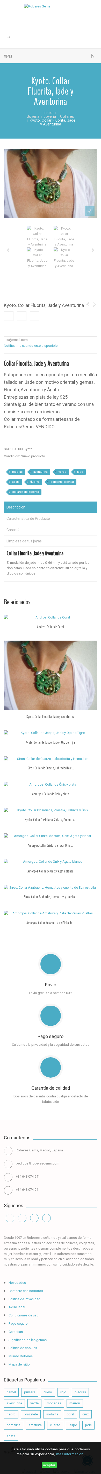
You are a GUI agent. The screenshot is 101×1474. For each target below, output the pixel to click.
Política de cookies (22, 1348)
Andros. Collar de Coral (50, 627)
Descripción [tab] (15, 507)
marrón (74, 1403)
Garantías (15, 1332)
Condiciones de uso (23, 1315)
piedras (17, 472)
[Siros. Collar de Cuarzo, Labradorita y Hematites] (50, 759)
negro (11, 1414)
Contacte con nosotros (25, 1291)
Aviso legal (16, 1307)
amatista (35, 1425)
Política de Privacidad (24, 1299)
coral (70, 1414)
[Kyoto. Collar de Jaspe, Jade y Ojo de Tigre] (50, 733)
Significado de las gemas (27, 1340)
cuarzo (55, 1425)
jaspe (73, 1425)
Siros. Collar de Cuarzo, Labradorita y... (50, 768)
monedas (54, 1403)
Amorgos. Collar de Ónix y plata (50, 794)
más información (69, 1454)
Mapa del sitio (19, 1364)
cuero (48, 1392)
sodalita (52, 1414)
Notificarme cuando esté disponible (30, 346)
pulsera (29, 1392)
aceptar (49, 1465)
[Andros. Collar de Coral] (50, 617)
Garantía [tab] (13, 530)
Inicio (48, 112)
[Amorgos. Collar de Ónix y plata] (50, 784)
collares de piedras (25, 492)
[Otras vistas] (8, 250)
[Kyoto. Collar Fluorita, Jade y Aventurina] (50, 183)
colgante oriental (62, 482)
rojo (63, 1392)
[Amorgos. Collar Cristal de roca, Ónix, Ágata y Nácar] (50, 836)
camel (11, 1392)
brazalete (31, 1414)
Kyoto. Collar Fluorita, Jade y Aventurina (50, 716)
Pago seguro (18, 1323)
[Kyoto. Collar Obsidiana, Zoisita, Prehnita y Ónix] (50, 810)
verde (62, 472)
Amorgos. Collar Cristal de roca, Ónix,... (51, 845)
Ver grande (89, 211)
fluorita (35, 482)
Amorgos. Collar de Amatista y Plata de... (50, 922)
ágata (15, 482)
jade (80, 472)
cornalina (13, 1425)
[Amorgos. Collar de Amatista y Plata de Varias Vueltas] (50, 913)
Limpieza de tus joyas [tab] (24, 541)
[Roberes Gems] (50, 6)
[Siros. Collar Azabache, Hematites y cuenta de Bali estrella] (50, 887)
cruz (85, 1414)
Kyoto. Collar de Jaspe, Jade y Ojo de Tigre (50, 742)
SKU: (7, 449)
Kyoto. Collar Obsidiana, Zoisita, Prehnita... (50, 819)
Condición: (12, 456)
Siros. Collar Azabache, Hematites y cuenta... (50, 896)
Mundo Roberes (20, 1356)
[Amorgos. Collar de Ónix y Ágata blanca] (50, 862)
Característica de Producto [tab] (28, 518)
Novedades (17, 1283)
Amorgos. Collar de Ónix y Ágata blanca (50, 871)
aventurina (40, 472)
